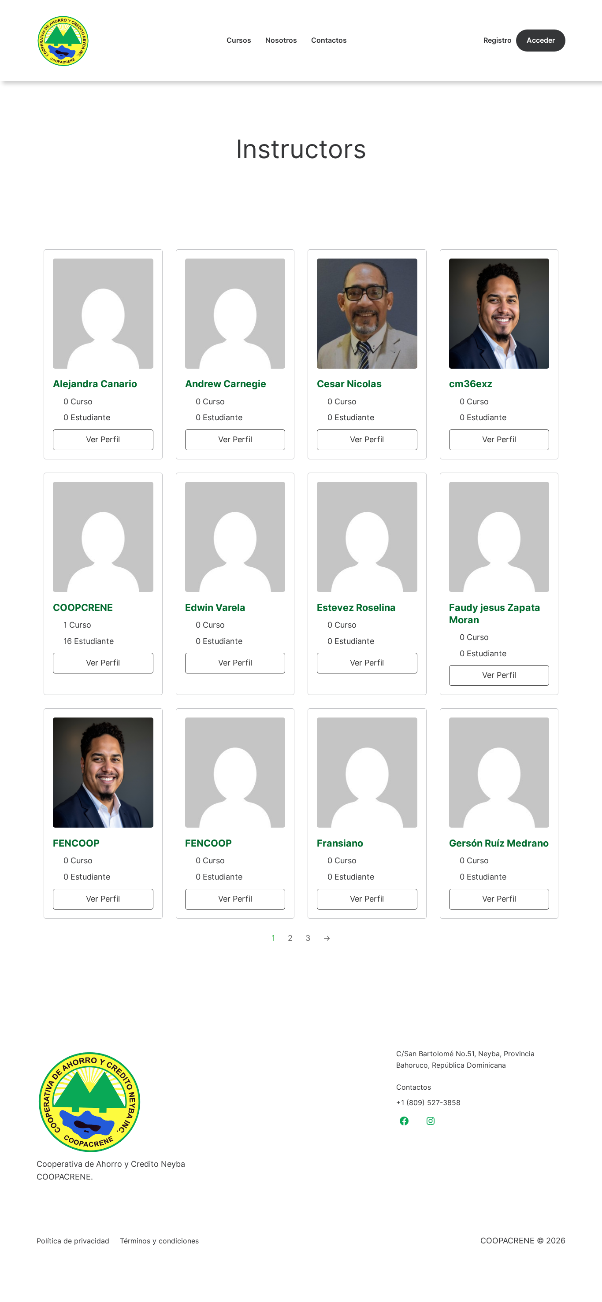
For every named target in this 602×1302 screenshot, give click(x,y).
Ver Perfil (103, 439)
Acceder (541, 40)
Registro (497, 40)
